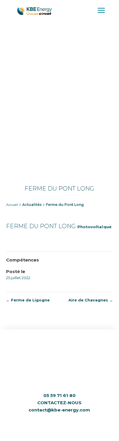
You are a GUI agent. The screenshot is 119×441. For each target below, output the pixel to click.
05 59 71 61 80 (59, 395)
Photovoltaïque (94, 226)
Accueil (12, 204)
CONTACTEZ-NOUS (59, 402)
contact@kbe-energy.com (59, 410)
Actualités (32, 204)
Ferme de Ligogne (28, 300)
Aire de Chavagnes (90, 300)
